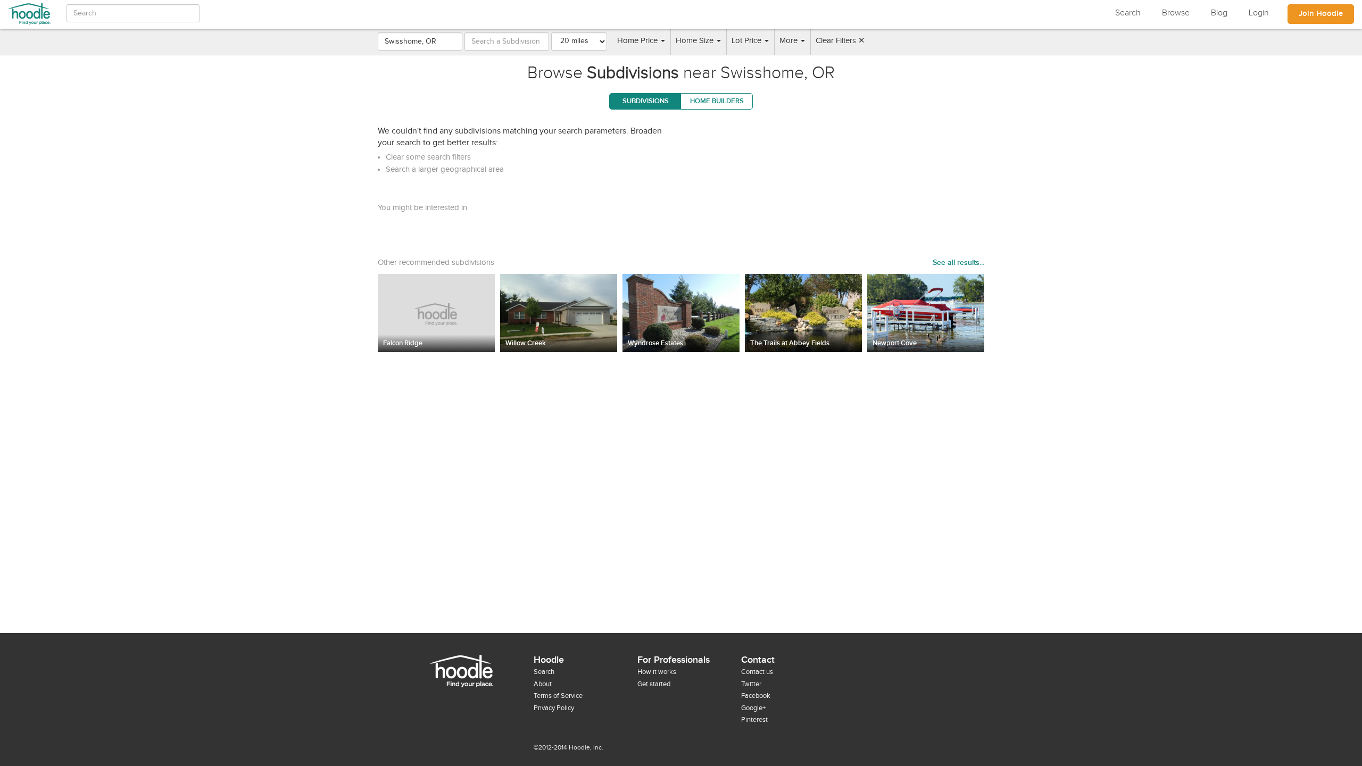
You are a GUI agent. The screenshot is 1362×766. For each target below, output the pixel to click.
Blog (1219, 13)
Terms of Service (558, 696)
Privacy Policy (554, 708)
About (543, 684)
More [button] (789, 40)
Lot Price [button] (747, 40)
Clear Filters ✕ (840, 40)
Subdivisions (645, 101)
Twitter (751, 684)
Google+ (753, 708)
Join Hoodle (1321, 14)
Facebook (755, 696)
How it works (656, 672)
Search (1128, 13)
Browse (1176, 13)
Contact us (757, 672)
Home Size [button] (696, 40)
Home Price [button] (638, 40)
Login (1259, 13)
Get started (653, 684)
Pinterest (754, 719)
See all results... (958, 262)
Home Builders (717, 101)
